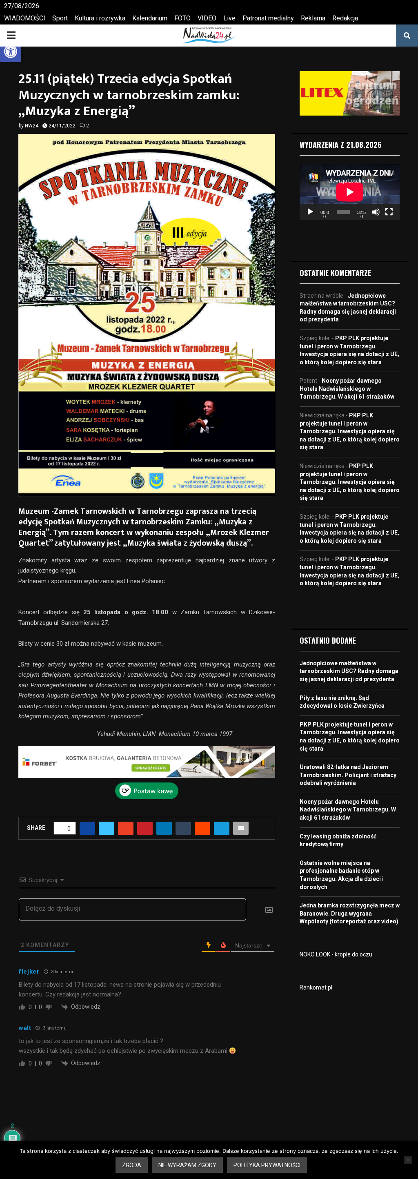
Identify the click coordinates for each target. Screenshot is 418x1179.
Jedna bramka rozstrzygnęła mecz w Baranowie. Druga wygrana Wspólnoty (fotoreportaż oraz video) (350, 913)
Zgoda (131, 1165)
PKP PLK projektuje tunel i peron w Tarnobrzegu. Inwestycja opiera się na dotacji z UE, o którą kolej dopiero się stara (350, 431)
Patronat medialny (268, 18)
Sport (60, 18)
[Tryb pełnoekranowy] (389, 212)
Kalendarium (149, 18)
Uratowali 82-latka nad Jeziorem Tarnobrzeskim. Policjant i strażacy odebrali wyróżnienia (348, 775)
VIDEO (207, 18)
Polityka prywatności (266, 1165)
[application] (350, 192)
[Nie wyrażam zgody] (408, 1160)
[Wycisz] (376, 212)
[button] (10, 51)
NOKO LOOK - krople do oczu (336, 954)
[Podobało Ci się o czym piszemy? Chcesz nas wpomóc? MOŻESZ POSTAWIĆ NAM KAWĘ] (146, 797)
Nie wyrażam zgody (187, 1165)
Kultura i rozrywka (100, 18)
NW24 (31, 126)
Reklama (313, 18)
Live (229, 18)
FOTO (182, 18)
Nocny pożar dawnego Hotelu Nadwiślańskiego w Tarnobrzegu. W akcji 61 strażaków (347, 388)
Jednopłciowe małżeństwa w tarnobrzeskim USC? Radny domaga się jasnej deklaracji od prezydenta (349, 671)
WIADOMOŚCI (24, 18)
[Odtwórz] (310, 212)
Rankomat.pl (316, 987)
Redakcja (345, 18)
